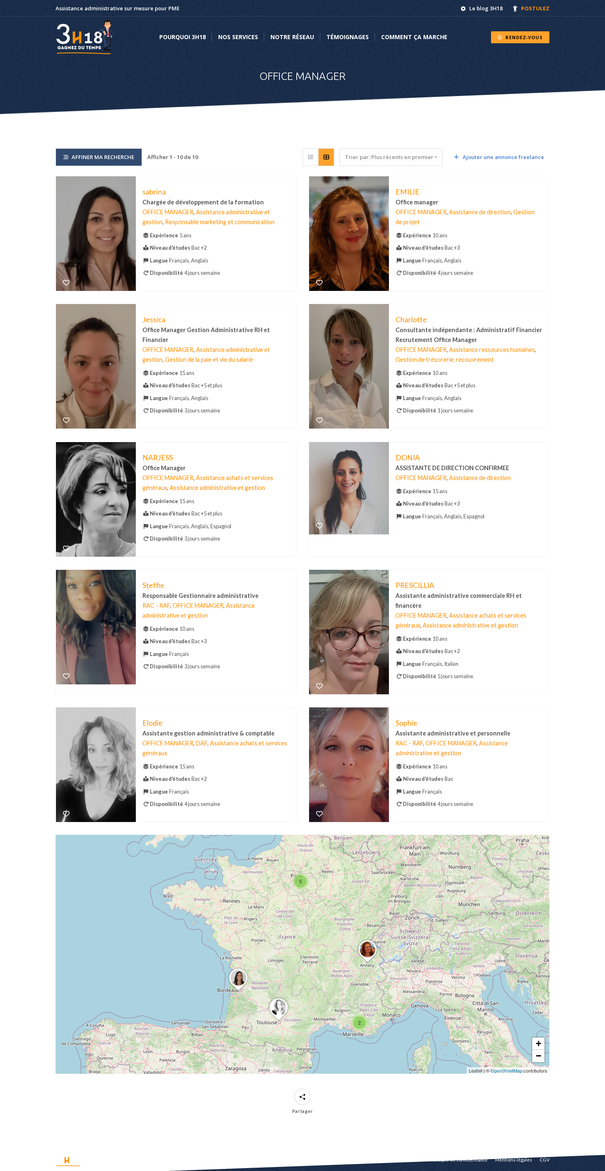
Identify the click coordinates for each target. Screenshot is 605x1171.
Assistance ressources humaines (492, 350)
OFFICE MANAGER (167, 211)
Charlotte (411, 319)
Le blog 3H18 (486, 8)
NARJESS (157, 457)
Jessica (153, 319)
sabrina (154, 191)
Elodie (152, 723)
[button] (359, 1022)
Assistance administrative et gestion (217, 487)
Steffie (153, 585)
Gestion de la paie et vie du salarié (209, 359)
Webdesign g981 (131, 1159)
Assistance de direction (480, 211)
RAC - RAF (156, 605)
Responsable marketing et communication (220, 221)
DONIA (408, 457)
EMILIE (407, 191)
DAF (201, 743)
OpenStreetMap (506, 1070)
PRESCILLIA (415, 585)
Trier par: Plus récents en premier (389, 157)
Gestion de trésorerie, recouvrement (445, 359)
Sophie (406, 723)
